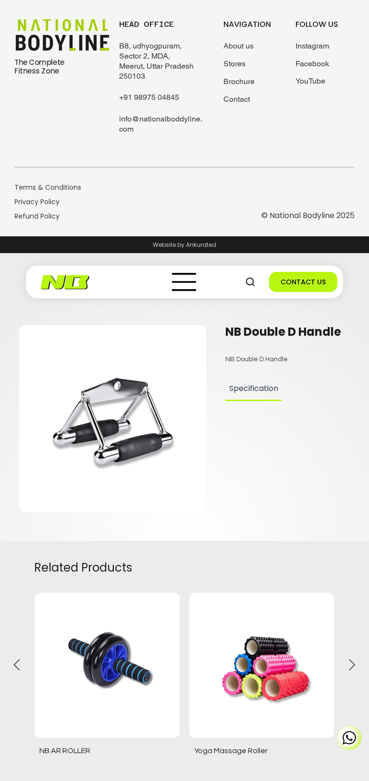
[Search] (250, 282)
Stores (234, 63)
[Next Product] (352, 664)
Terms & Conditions (47, 187)
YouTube (310, 80)
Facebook (312, 63)
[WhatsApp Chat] (349, 738)
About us (238, 45)
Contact (236, 99)
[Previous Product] (16, 664)
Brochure (239, 81)
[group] (184, 676)
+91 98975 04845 (149, 97)
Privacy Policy (37, 202)
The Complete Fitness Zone (39, 66)
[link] (253, 388)
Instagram (312, 45)
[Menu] (184, 282)
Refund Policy (37, 216)
